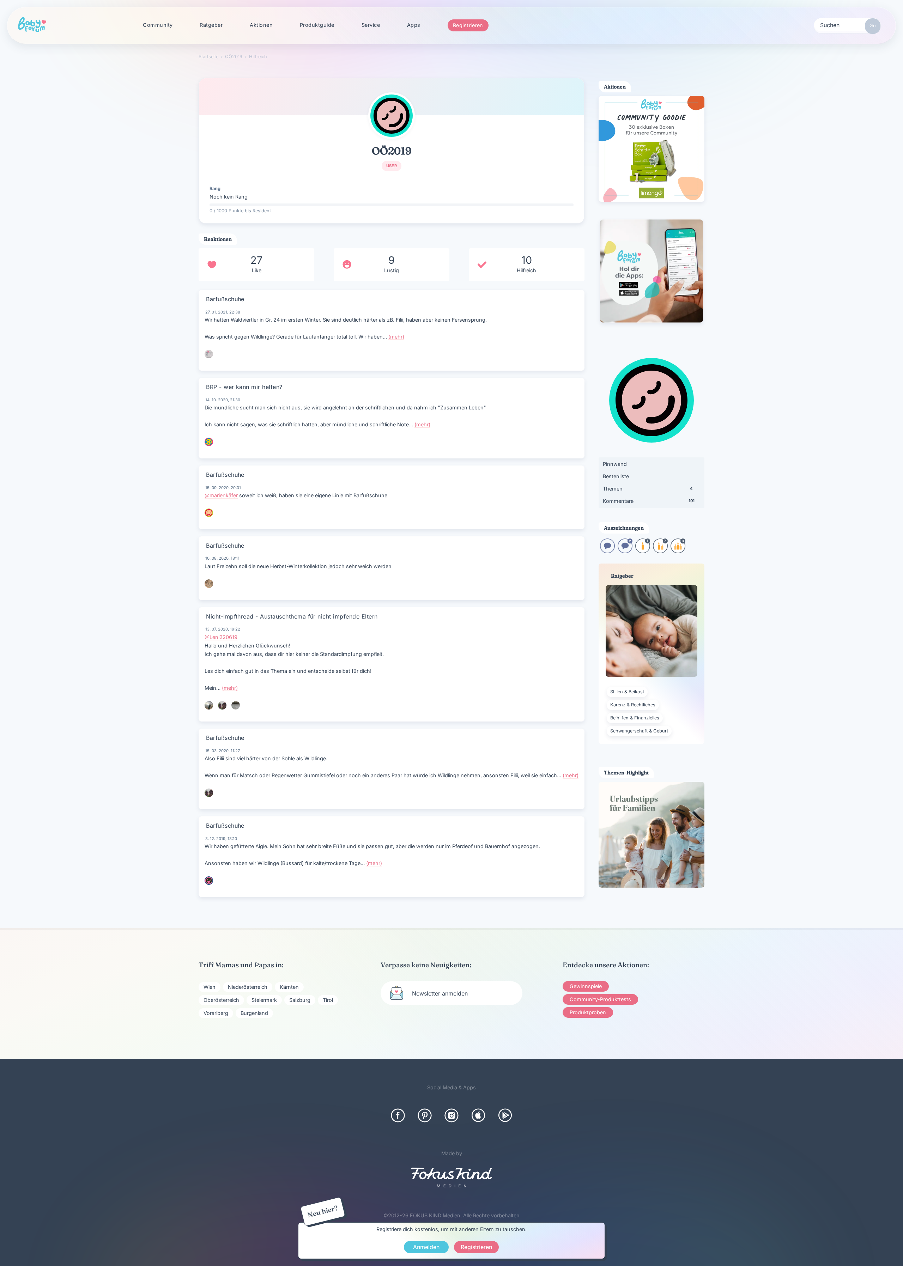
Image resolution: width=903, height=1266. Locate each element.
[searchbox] (847, 24)
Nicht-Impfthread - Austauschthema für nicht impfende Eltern (291, 616)
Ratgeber (211, 25)
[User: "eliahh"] (209, 880)
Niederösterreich (247, 987)
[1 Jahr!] (643, 551)
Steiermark (264, 1000)
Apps (413, 25)
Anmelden (426, 1246)
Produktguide (317, 25)
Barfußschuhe (225, 299)
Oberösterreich (221, 1000)
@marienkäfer (221, 495)
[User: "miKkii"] (209, 583)
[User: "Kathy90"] (209, 442)
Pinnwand (615, 464)
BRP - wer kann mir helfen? (244, 386)
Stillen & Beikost (627, 691)
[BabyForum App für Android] (505, 1115)
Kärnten (289, 987)
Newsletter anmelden (440, 993)
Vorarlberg (216, 1013)
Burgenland (254, 1013)
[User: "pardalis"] (235, 705)
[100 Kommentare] (625, 551)
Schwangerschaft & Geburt (639, 731)
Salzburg (299, 1000)
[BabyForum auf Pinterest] (425, 1115)
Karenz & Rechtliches (632, 704)
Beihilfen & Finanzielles (634, 717)
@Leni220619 (221, 637)
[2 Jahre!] (660, 551)
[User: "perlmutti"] (222, 705)
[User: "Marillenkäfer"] (209, 513)
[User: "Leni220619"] (209, 705)
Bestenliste (616, 476)
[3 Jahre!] (678, 551)
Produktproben (588, 1012)
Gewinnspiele (586, 986)
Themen (648, 489)
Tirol (328, 1000)
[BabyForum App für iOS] (478, 1115)
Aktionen (261, 25)
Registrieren (468, 25)
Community (158, 25)
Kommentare (649, 501)
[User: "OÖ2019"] (391, 115)
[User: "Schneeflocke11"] (209, 354)
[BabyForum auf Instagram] (451, 1115)
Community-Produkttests (600, 999)
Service (371, 25)
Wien (210, 987)
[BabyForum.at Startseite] (32, 25)
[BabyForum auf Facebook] (398, 1115)
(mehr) (396, 337)
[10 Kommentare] (607, 551)
